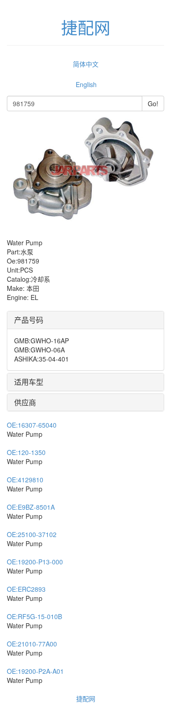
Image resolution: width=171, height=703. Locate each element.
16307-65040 (32, 424)
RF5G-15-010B (34, 616)
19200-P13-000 (35, 561)
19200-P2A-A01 (35, 671)
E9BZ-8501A (31, 507)
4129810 (25, 479)
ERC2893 (26, 589)
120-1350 (26, 452)
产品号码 (28, 320)
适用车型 (28, 382)
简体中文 (85, 63)
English (86, 84)
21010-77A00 (32, 643)
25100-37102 (32, 534)
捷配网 (85, 698)
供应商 (25, 402)
